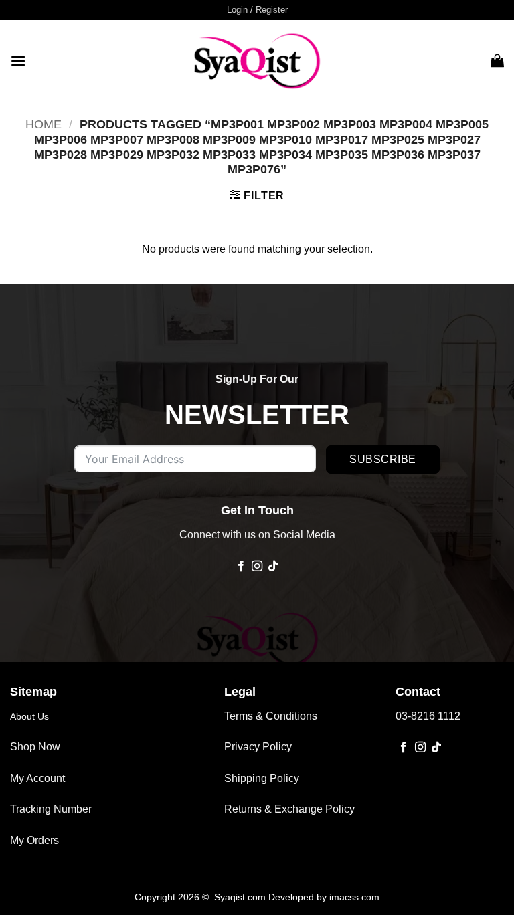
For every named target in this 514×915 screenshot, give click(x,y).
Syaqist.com (241, 897)
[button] (257, 10)
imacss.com (354, 897)
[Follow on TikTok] (273, 567)
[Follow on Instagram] (257, 567)
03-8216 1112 (428, 716)
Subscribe (382, 459)
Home (43, 124)
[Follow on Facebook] (240, 567)
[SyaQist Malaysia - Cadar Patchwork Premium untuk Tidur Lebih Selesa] (257, 60)
